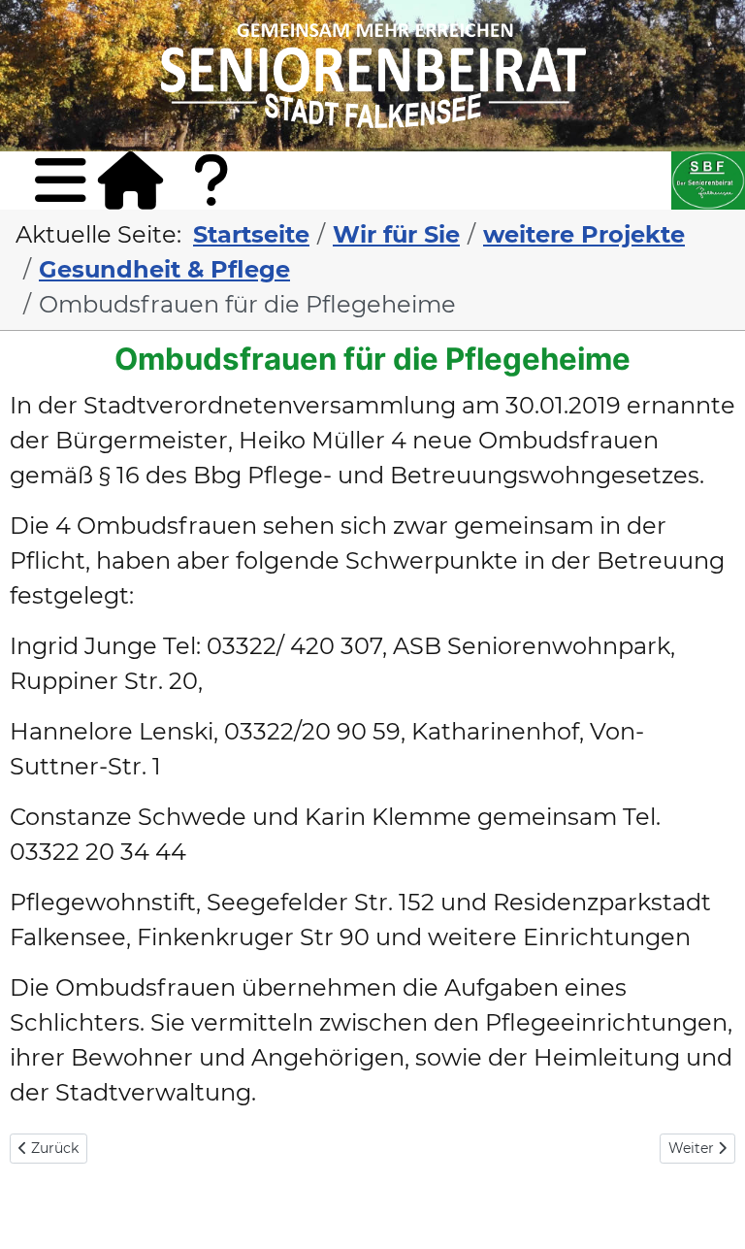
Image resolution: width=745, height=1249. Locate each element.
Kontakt (225, 209)
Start (130, 180)
